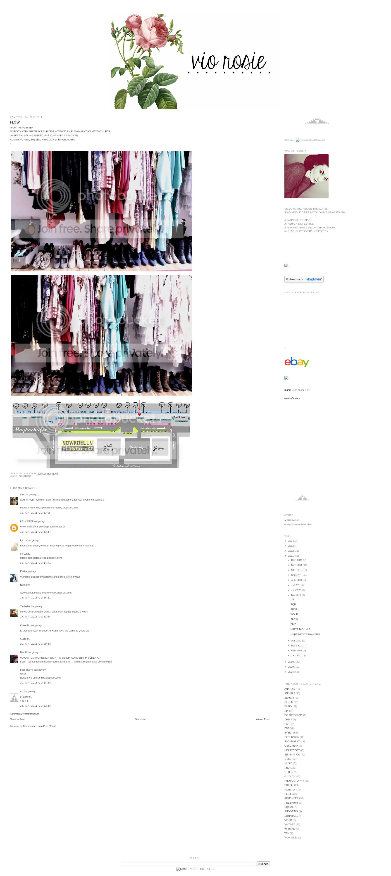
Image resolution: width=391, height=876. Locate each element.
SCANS (288, 807)
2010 (291, 661)
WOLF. (294, 614)
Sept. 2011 (297, 575)
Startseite (140, 719)
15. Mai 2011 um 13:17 (35, 531)
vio (21, 691)
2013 (291, 545)
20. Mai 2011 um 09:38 (35, 643)
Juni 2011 (296, 590)
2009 (291, 666)
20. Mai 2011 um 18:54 (35, 682)
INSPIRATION (292, 754)
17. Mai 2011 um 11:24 (35, 616)
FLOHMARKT (25, 476)
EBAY (287, 728)
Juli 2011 (296, 585)
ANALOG (289, 689)
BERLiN (288, 702)
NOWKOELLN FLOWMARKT (71, 131)
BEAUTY (289, 697)
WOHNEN (290, 837)
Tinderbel (25, 606)
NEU (287, 767)
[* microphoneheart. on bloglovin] (304, 281)
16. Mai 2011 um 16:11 (35, 597)
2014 (291, 540)
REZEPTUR (291, 802)
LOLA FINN (26, 521)
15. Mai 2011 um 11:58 (35, 512)
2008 (291, 671)
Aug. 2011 (297, 580)
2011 (291, 555)
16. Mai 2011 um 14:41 (35, 562)
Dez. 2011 (297, 560)
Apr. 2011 (296, 640)
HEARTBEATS (292, 750)
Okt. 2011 (297, 570)
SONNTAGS (291, 815)
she (22, 494)
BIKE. (294, 624)
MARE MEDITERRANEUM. (306, 634)
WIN (286, 833)
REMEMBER (291, 798)
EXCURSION (291, 737)
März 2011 (297, 645)
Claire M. (25, 625)
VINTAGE (289, 824)
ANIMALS (289, 693)
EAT (286, 724)
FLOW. (15, 122)
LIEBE (287, 758)
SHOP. (294, 609)
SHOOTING (291, 811)
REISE (288, 794)
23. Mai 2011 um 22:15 (35, 705)
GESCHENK (291, 745)
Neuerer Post (17, 719)
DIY (286, 711)
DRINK (288, 719)
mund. (287, 390)
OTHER (288, 772)
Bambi (23, 652)
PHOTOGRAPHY (294, 780)
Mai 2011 (296, 595)
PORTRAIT (290, 789)
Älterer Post (262, 719)
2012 (291, 550)
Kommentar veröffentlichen (24, 713)
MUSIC (288, 763)
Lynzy (23, 540)
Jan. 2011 (297, 655)
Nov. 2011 (297, 565)
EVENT (288, 732)
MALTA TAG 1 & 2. (301, 629)
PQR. (294, 604)
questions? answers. (292, 398)
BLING (288, 706)
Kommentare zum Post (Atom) (39, 726)
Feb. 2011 (297, 650)
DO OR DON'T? (293, 715)
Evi (22, 571)
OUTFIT (289, 776)
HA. (293, 599)
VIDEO (288, 820)
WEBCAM (289, 829)
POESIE (288, 785)
